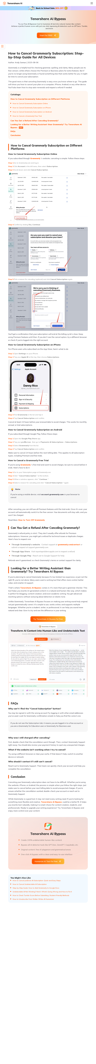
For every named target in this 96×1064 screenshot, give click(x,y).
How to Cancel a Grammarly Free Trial (27, 116)
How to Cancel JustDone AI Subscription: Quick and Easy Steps (37, 880)
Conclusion (16, 135)
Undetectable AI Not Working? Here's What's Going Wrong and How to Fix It (42, 892)
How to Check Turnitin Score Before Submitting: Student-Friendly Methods (41, 895)
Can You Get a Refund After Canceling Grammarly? (35, 120)
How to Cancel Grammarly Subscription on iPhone (32, 108)
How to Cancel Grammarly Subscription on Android (32, 112)
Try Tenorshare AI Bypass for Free (48, 619)
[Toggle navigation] (93, 3)
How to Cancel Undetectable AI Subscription (30, 884)
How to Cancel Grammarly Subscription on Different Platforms (40, 99)
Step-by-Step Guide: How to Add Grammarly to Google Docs (36, 888)
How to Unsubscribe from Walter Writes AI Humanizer (33, 899)
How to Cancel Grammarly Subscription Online (30, 103)
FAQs (13, 131)
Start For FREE (46, 35)
